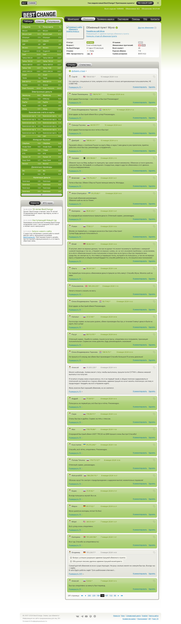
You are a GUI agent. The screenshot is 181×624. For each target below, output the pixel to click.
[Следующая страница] (85, 595)
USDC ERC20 (31, 71)
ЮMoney (31, 99)
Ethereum (31, 38)
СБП (31, 136)
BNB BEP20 (31, 82)
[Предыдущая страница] (118, 595)
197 (106, 596)
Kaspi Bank (31, 160)
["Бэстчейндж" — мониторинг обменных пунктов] (42, 11)
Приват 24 (31, 157)
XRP (31, 44)
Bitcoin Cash (31, 34)
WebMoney (31, 95)
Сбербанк (31, 143)
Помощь (136, 19)
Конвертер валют (129, 619)
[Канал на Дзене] (94, 616)
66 (115, 596)
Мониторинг (73, 19)
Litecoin (31, 41)
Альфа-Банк (31, 147)
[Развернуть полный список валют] (41, 195)
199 (98, 596)
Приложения (142, 619)
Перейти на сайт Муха (95, 31)
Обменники (88, 19)
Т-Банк (31, 150)
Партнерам (123, 19)
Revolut (31, 164)
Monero (31, 48)
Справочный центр (133, 616)
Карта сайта (153, 616)
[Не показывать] (158, 3)
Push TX (155, 619)
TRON (31, 78)
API (149, 619)
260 (89, 596)
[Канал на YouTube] (86, 616)
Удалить (152, 87)
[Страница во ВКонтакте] (77, 616)
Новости (116, 616)
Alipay (31, 109)
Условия (26, 621)
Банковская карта (31, 116)
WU (31, 171)
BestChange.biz (29, 237)
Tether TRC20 (31, 61)
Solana (31, 85)
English (145, 616)
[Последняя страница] (81, 595)
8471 (140, 42)
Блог (123, 616)
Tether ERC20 (31, 58)
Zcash (31, 75)
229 (93, 596)
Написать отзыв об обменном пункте (101, 36)
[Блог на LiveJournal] (90, 616)
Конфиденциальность (39, 621)
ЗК (31, 174)
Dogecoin (31, 51)
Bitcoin (31, 31)
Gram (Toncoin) (31, 88)
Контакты (155, 19)
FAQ (145, 19)
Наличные (31, 181)
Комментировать (140, 87)
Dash (31, 54)
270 (143, 45)
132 (110, 596)
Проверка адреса (105, 19)
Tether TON (31, 68)
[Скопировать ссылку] (154, 76)
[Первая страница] (122, 595)
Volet (31, 106)
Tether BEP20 (31, 65)
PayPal (31, 102)
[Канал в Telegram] (82, 616)
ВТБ (31, 153)
